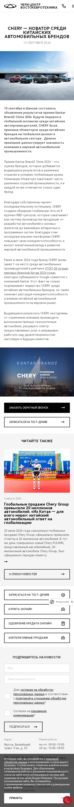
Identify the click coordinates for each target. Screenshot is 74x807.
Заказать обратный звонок (28, 407)
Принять (15, 798)
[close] (72, 601)
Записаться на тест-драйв (28, 422)
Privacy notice (62, 602)
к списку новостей (23, 574)
